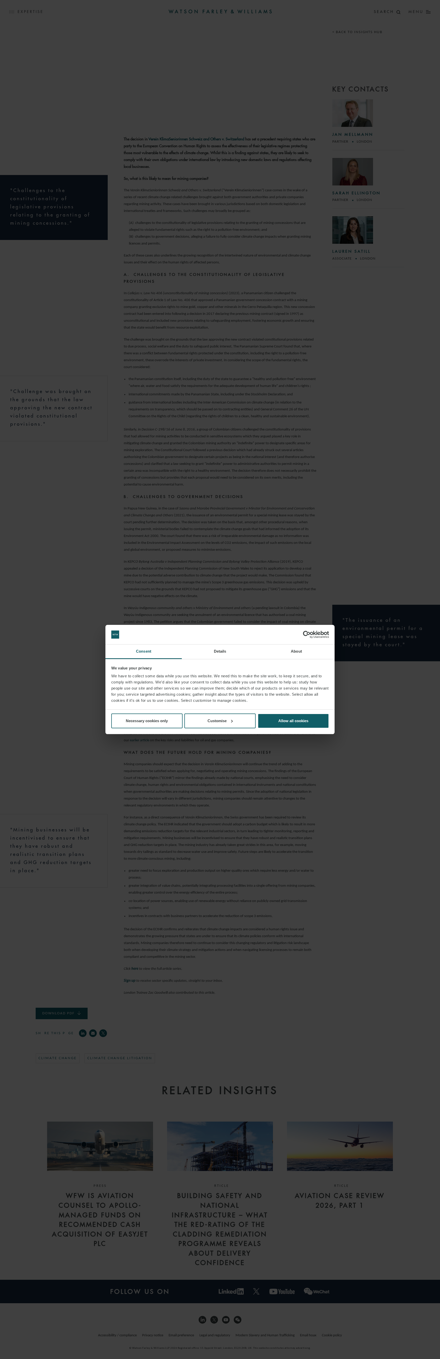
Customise (217, 721)
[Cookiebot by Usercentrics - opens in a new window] (306, 634)
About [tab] (296, 651)
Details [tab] (220, 651)
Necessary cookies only (147, 721)
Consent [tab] (143, 651)
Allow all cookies (293, 721)
